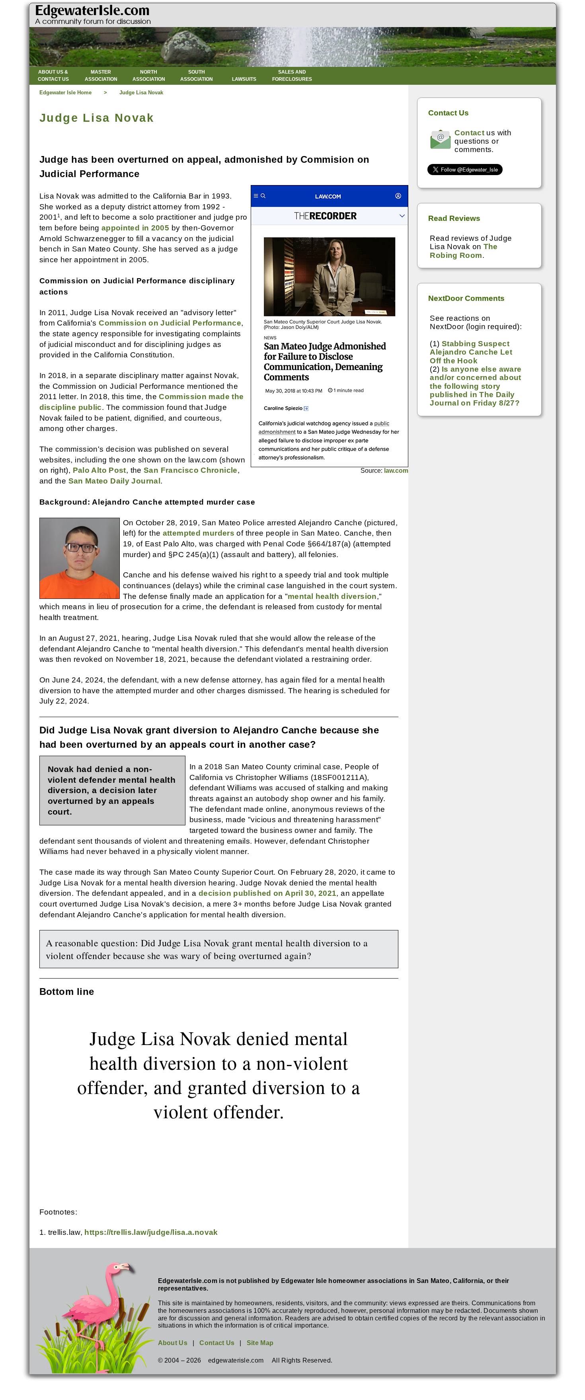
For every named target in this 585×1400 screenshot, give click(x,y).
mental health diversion (332, 596)
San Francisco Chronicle (191, 470)
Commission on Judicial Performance (170, 323)
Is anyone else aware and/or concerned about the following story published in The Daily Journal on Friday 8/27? (475, 386)
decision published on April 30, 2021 (267, 893)
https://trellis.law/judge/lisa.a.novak (151, 1232)
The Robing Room (463, 250)
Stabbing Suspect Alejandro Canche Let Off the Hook (471, 352)
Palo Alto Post (99, 470)
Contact (469, 133)
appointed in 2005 (135, 228)
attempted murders (198, 533)
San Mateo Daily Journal (114, 481)
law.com (396, 470)
